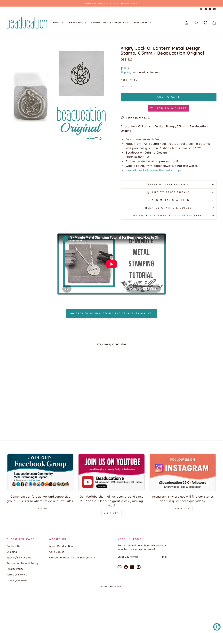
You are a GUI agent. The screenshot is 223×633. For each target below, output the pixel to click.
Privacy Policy (15, 568)
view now (182, 508)
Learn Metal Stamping (168, 200)
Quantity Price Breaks (168, 192)
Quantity (129, 80)
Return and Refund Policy (22, 563)
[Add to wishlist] (10, 358)
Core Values (56, 551)
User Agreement (17, 580)
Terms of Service (17, 574)
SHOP (56, 22)
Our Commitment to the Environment (72, 557)
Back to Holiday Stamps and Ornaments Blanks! (114, 313)
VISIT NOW (111, 513)
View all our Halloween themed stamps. (154, 170)
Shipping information (168, 184)
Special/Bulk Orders (19, 557)
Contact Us (13, 546)
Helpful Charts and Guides (109, 22)
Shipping (126, 72)
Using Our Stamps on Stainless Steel (168, 215)
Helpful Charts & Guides (168, 207)
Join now (40, 508)
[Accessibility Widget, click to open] (217, 627)
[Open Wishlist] (205, 22)
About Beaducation (61, 546)
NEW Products (76, 22)
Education (141, 22)
